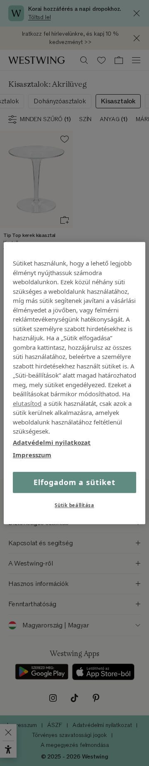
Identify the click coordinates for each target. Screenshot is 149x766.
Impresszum (32, 455)
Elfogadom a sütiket (74, 482)
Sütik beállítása (74, 505)
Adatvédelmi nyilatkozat (52, 442)
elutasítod (27, 403)
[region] (74, 383)
